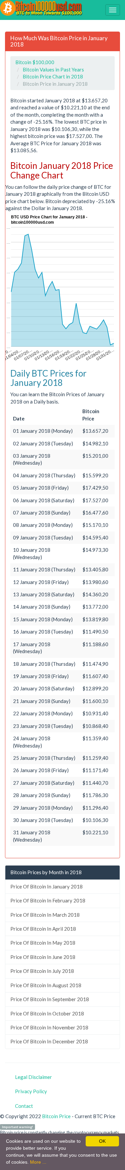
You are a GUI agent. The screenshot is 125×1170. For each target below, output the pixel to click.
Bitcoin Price (56, 1116)
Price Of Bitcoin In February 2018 (47, 900)
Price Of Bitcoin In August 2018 (45, 985)
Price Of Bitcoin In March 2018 (45, 915)
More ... (38, 1162)
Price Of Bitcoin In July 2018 (42, 971)
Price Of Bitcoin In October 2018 (47, 1013)
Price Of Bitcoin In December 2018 (49, 1041)
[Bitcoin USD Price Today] (41, 8)
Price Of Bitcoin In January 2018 (46, 886)
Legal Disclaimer (33, 1077)
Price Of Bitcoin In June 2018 (42, 957)
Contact (24, 1106)
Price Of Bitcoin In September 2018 (49, 999)
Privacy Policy (31, 1091)
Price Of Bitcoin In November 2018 (49, 1027)
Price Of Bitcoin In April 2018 (43, 929)
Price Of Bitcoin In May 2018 (42, 943)
